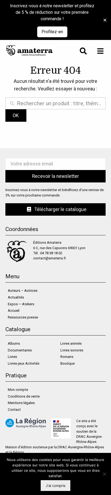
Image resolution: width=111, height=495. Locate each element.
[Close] (105, 20)
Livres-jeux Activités (23, 363)
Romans (66, 357)
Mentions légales (21, 403)
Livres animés (71, 343)
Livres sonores (71, 350)
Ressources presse (23, 317)
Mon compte (18, 390)
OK (16, 115)
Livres (12, 357)
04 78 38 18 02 (51, 253)
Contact (14, 410)
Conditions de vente (24, 396)
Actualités (16, 297)
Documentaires (20, 350)
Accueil (13, 310)
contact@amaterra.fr (49, 258)
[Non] (104, 474)
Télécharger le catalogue (59, 209)
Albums (14, 343)
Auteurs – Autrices (22, 291)
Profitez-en (52, 31)
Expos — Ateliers (21, 304)
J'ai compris (55, 485)
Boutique (67, 363)
